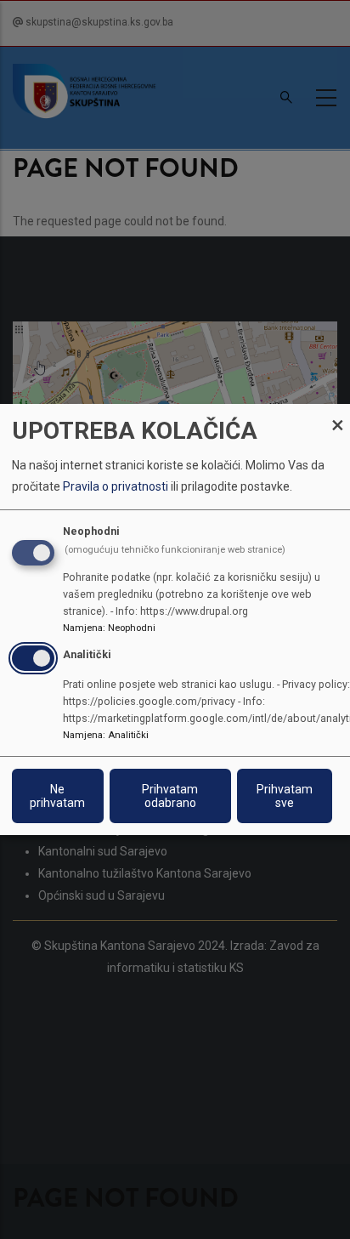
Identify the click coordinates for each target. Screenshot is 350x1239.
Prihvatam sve (285, 796)
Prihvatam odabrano (170, 796)
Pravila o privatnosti (115, 486)
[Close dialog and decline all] (337, 414)
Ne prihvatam (57, 796)
